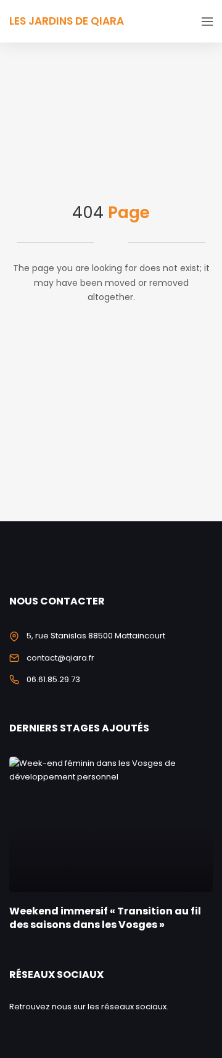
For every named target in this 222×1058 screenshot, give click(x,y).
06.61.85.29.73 (53, 679)
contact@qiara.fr (60, 658)
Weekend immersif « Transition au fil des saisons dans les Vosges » (105, 918)
